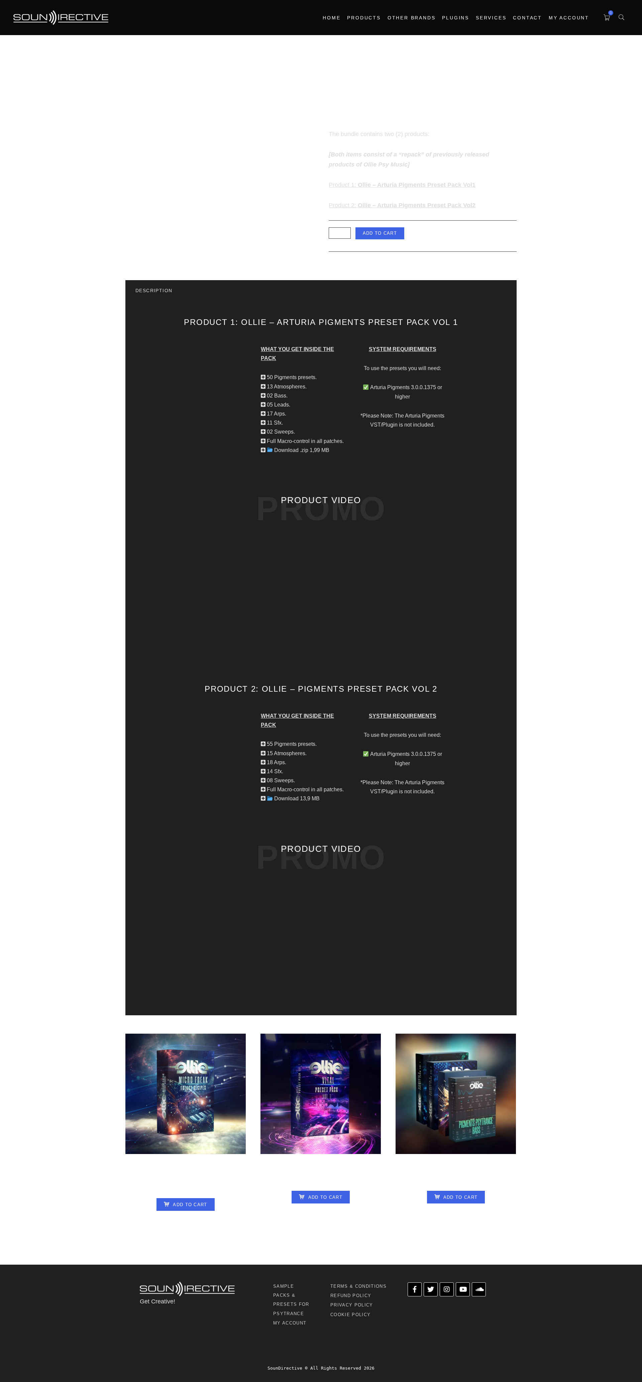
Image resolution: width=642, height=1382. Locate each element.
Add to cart (380, 233)
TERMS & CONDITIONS (358, 1286)
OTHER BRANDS (412, 17)
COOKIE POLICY (350, 1314)
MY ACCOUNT (289, 1323)
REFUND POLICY (350, 1295)
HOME (331, 17)
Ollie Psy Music (375, 262)
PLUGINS (455, 17)
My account (569, 17)
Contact (527, 17)
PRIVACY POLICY (351, 1304)
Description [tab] (153, 290)
